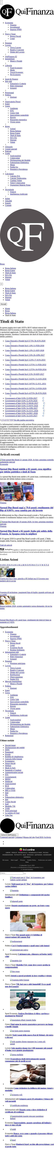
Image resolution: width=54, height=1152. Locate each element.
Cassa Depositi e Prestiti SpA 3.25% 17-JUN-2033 (25, 360)
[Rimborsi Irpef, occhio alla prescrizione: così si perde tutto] (29, 1140)
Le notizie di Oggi (12, 813)
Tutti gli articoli (6, 545)
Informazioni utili (12, 652)
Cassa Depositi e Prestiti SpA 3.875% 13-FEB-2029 (25, 388)
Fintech (13, 192)
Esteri (7, 104)
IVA (6, 775)
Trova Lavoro (15, 47)
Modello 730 (10, 806)
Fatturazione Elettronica (19, 162)
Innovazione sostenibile (19, 115)
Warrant (13, 140)
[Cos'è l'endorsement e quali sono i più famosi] (29, 941)
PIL (6, 795)
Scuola (7, 754)
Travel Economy (16, 72)
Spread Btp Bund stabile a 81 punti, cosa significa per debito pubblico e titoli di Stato (25, 470)
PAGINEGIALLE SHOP (35, 852)
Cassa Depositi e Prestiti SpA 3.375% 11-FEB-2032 (25, 365)
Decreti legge (10, 745)
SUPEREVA (27, 857)
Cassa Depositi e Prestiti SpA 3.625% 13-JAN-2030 (25, 379)
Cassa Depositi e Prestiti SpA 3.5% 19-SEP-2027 (24, 374)
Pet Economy (15, 75)
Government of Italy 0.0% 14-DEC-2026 (21, 413)
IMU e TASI (10, 790)
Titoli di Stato (15, 135)
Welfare (8, 766)
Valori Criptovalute (17, 183)
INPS (7, 750)
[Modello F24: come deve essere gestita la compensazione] (29, 961)
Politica (8, 95)
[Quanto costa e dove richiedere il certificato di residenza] (29, 1105)
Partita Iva (14, 167)
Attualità (8, 201)
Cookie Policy (31, 860)
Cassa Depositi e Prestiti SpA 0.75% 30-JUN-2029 (25, 341)
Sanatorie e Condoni (13, 770)
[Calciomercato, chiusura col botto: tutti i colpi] (29, 950)
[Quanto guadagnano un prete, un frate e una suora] (29, 901)
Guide (7, 153)
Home (7, 309)
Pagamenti (9, 752)
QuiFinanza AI (11, 56)
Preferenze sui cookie (45, 860)
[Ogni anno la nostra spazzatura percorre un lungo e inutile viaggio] (29, 1020)
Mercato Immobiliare (13, 681)
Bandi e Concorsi (17, 50)
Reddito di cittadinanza (14, 757)
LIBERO (8, 852)
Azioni (12, 129)
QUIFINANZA (38, 855)
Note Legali (14, 860)
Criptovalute (15, 158)
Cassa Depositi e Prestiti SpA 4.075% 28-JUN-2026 (25, 393)
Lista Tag (8, 815)
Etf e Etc (13, 138)
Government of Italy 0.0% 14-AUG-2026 (21, 411)
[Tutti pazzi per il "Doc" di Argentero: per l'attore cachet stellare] (29, 878)
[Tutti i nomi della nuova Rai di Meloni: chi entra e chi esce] (29, 1031)
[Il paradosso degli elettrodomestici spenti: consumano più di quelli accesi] (29, 1055)
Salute (7, 199)
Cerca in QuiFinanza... (9, 835)
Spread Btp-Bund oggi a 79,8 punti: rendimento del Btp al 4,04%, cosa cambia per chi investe (26, 509)
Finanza (13, 25)
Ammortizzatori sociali (14, 772)
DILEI (24, 855)
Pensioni (8, 43)
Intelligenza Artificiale (19, 194)
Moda (12, 70)
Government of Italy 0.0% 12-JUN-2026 (21, 401)
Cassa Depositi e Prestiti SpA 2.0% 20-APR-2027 (25, 355)
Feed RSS (39, 837)
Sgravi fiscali (10, 763)
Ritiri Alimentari (16, 86)
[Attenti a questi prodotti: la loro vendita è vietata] (29, 971)
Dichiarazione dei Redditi (20, 160)
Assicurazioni (15, 156)
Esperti (8, 203)
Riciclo (13, 117)
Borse (7, 126)
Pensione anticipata (17, 663)
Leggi (12, 38)
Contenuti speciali (7, 837)
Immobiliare (10, 59)
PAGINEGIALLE (23, 852)
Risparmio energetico (18, 120)
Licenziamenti (10, 777)
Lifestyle (8, 66)
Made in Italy (10, 768)
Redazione (9, 736)
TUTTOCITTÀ (18, 855)
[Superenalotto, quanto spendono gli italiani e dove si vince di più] (29, 1117)
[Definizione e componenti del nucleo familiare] (29, 890)
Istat (6, 793)
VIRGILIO (14, 852)
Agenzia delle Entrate (13, 759)
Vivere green (15, 122)
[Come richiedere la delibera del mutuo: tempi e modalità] (29, 1074)
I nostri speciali (11, 149)
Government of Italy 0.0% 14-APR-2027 (21, 408)
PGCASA (45, 852)
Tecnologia (9, 190)
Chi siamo (5, 860)
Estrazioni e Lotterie (18, 84)
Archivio (47, 837)
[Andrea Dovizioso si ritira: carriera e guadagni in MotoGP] (29, 1000)
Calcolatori (9, 174)
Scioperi (13, 88)
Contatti (8, 205)
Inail (7, 804)
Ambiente (14, 108)
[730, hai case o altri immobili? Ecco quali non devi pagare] (29, 980)
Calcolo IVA (15, 176)
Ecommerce (9, 761)
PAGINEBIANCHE (8, 855)
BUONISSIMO (47, 855)
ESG (12, 111)
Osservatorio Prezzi (12, 102)
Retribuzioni (15, 675)
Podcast (8, 151)
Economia (9, 23)
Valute (12, 142)
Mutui (12, 165)
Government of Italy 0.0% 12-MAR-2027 (21, 403)
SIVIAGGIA (30, 855)
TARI (7, 808)
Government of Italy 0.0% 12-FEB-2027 (21, 398)
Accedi (3, 304)
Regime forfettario (17, 650)
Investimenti (15, 27)
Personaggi (9, 93)
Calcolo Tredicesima (18, 178)
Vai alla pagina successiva (24, 420)
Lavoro (8, 45)
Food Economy (16, 68)
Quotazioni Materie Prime (20, 185)
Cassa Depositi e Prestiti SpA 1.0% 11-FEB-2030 (24, 346)
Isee (6, 799)
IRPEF (8, 779)
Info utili (8, 81)
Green (7, 106)
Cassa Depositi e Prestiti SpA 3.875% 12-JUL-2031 (25, 384)
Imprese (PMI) (16, 29)
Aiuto (27, 862)
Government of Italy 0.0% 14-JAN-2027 (21, 416)
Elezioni (13, 97)
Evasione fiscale (16, 648)
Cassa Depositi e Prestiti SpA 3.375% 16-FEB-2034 (25, 369)
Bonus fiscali (15, 643)
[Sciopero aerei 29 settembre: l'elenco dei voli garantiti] (29, 1095)
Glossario (9, 147)
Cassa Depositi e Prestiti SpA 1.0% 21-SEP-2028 (24, 350)
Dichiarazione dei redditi (14, 748)
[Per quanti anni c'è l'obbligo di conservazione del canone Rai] (29, 921)
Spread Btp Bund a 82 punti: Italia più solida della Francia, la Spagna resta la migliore (26, 532)
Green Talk (14, 113)
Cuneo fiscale (10, 802)
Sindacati (8, 781)
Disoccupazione (16, 677)
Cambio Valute (16, 180)
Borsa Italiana (15, 131)
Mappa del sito (29, 837)
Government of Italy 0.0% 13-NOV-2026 (21, 406)
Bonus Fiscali (15, 36)
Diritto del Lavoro (17, 52)
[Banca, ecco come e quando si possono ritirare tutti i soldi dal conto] (29, 1129)
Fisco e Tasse (10, 34)
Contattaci (19, 837)
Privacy (22, 860)
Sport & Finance (11, 79)
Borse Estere (15, 133)
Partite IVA (14, 679)
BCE (7, 786)
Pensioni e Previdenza (19, 169)
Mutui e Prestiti (16, 61)
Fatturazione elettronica (14, 797)
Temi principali (11, 811)
